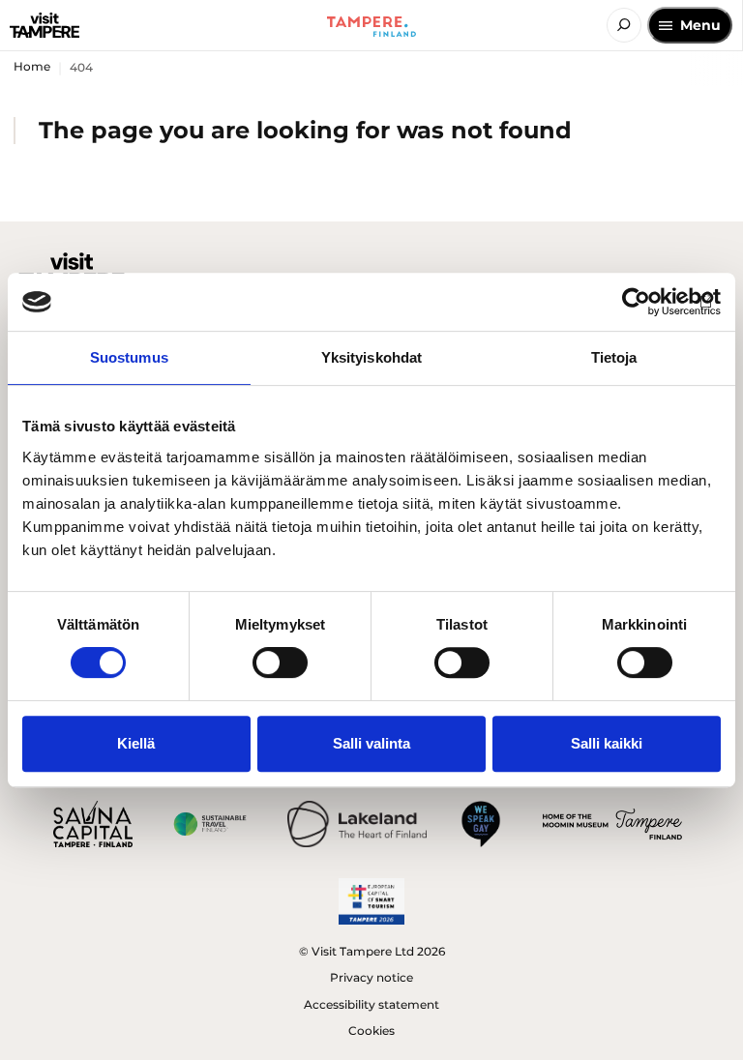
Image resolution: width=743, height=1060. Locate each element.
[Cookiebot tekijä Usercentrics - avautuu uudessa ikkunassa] (636, 301)
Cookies (371, 1030)
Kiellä (136, 743)
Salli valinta (371, 743)
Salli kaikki (606, 743)
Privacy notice (371, 977)
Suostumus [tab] (129, 357)
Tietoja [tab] (614, 357)
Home (32, 66)
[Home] (44, 25)
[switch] (280, 662)
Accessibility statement (371, 1004)
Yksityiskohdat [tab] (371, 357)
